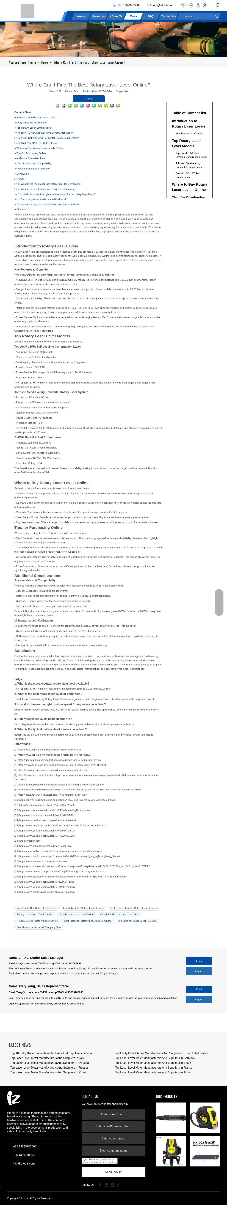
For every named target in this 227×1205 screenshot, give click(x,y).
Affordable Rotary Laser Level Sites (120, 914)
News (133, 16)
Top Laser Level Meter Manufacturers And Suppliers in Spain (153, 1062)
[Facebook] (183, 5)
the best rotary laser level (78, 231)
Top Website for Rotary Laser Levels (83, 908)
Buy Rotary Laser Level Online (76, 914)
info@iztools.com (24, 1163)
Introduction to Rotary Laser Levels (36, 117)
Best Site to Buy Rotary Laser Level (36, 908)
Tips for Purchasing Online (31, 153)
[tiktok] (205, 5)
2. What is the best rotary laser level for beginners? (46, 189)
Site (126, 91)
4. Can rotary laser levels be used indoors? (42, 199)
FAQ (150, 16)
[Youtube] (191, 5)
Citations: (21, 209)
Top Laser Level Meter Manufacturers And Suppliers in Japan (153, 1072)
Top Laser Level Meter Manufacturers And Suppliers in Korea (48, 1072)
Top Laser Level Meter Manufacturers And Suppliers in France (153, 1067)
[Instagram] (198, 5)
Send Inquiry (113, 1171)
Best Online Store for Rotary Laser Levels (133, 908)
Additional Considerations (30, 158)
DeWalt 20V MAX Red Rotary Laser (38, 143)
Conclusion (22, 173)
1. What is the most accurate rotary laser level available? (49, 183)
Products (99, 16)
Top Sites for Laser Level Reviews (137, 920)
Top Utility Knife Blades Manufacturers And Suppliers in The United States (161, 1053)
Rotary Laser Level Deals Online (35, 914)
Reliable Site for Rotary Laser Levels (37, 920)
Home (81, 16)
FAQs (21, 178)
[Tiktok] (119, 1184)
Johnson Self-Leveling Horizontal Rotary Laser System (48, 137)
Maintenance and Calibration (34, 168)
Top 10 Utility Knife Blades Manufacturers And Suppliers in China (51, 1053)
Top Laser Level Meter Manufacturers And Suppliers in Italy (47, 1058)
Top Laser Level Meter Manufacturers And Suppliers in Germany (155, 1058)
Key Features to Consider (32, 122)
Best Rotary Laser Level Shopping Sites (39, 927)
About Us (116, 16)
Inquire (199, 971)
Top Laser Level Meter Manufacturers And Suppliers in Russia (49, 1067)
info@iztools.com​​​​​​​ (163, 5)
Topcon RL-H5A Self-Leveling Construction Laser (45, 132)
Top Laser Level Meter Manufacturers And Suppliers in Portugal (50, 1062)
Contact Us (168, 16)
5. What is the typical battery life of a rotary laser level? (48, 204)
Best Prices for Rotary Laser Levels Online (88, 920)
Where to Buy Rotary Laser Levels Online (39, 148)
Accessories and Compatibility (34, 163)
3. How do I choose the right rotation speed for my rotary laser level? (56, 194)
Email (199, 961)
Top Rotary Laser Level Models (33, 127)
